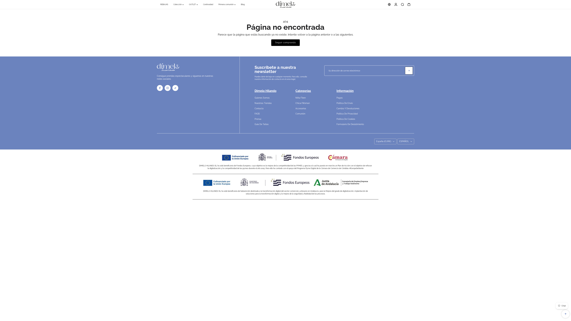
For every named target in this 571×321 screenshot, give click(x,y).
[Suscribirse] (409, 70)
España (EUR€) (383, 141)
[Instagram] (168, 88)
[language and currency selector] (389, 4)
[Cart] (409, 4)
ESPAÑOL (404, 141)
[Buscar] (402, 4)
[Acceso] (396, 4)
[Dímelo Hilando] (285, 4)
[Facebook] (160, 88)
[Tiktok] (175, 88)
